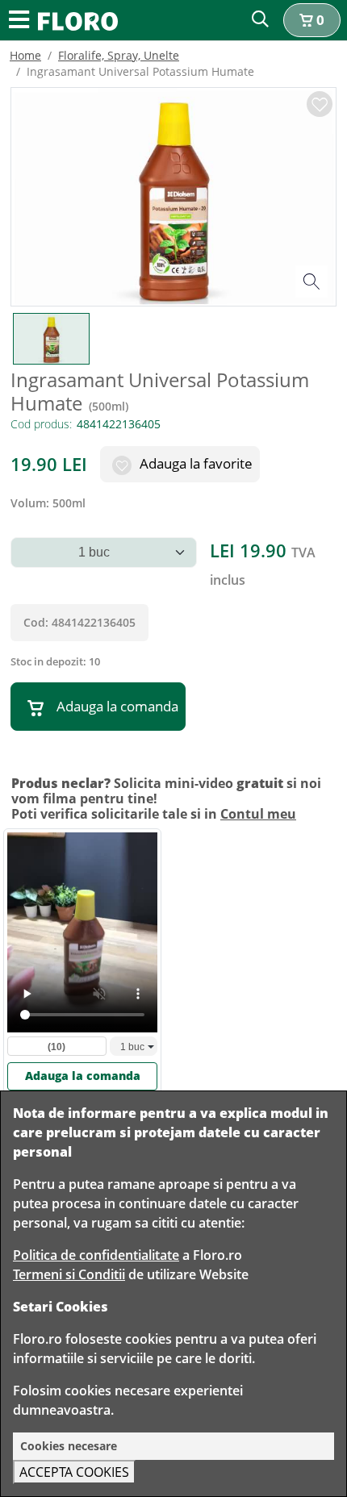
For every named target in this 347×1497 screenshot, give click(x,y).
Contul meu (258, 814)
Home (25, 55)
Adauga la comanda (117, 706)
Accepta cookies (74, 1472)
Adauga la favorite (194, 463)
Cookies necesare (68, 1445)
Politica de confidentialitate (96, 1255)
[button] (312, 20)
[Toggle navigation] (19, 20)
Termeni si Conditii (69, 1274)
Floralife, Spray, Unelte (118, 55)
